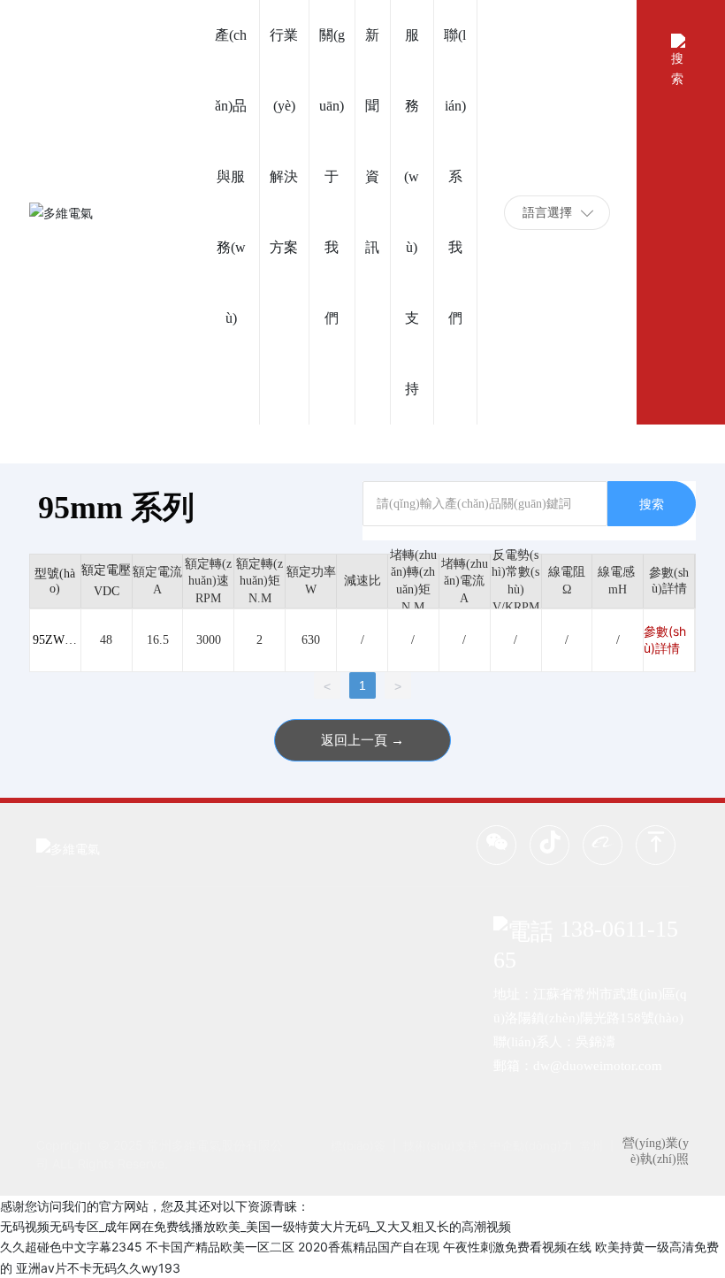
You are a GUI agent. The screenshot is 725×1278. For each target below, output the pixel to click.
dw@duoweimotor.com (597, 1066)
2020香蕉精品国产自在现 (368, 1246)
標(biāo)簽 (358, 1145)
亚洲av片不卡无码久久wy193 (98, 1267)
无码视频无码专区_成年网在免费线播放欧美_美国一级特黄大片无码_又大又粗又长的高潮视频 (255, 1226)
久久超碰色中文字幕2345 (71, 1246)
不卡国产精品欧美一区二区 (220, 1246)
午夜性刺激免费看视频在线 (517, 1246)
